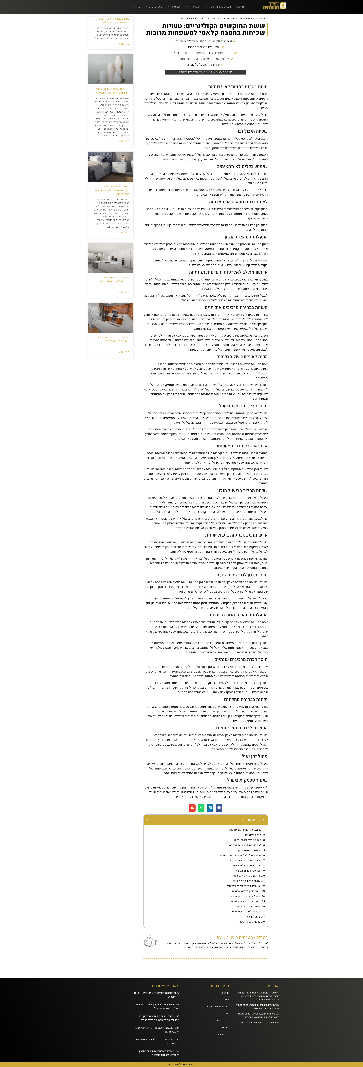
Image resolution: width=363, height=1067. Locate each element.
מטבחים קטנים (155, 7)
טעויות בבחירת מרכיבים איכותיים (244, 860)
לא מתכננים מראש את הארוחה (245, 845)
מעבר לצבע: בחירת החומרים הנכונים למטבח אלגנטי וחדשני (113, 279)
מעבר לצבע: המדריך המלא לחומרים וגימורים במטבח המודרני (111, 339)
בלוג (138, 7)
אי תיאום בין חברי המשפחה (246, 876)
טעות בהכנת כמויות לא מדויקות (245, 830)
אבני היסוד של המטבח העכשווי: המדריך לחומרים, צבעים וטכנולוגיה (159, 1053)
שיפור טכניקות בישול (249, 922)
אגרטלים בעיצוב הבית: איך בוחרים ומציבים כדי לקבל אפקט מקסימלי (112, 91)
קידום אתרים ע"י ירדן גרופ (181, 1064)
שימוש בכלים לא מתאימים (247, 840)
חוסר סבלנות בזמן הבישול (248, 871)
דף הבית (240, 7)
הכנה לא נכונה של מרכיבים (247, 866)
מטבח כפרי (176, 7)
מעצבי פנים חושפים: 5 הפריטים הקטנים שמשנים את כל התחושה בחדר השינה (112, 190)
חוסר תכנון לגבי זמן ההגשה (246, 891)
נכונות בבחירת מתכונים (248, 906)
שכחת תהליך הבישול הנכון (246, 881)
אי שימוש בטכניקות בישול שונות (243, 886)
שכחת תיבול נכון (252, 835)
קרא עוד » (124, 44)
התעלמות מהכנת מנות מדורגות (244, 896)
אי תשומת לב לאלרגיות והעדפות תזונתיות (240, 855)
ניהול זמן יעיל (253, 917)
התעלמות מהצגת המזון (249, 850)
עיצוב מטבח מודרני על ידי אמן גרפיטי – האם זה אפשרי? (114, 21)
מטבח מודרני (194, 7)
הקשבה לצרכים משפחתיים (246, 912)
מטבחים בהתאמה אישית (220, 7)
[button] (219, 808)
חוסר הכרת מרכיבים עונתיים (245, 901)
